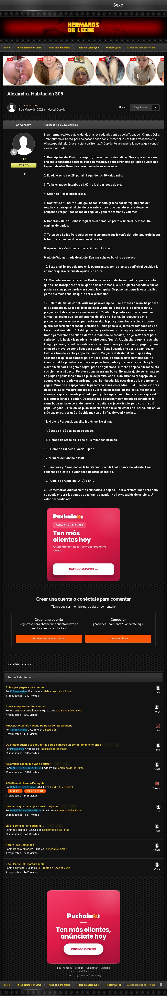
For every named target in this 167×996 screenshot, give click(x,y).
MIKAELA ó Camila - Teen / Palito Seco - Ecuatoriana (39, 725)
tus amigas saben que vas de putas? (29, 763)
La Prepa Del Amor (55, 848)
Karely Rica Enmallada (20, 844)
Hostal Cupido (57, 109)
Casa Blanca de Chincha (68, 710)
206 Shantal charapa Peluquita (25, 783)
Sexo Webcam (117, 6)
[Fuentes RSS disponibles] (161, 985)
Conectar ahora (118, 638)
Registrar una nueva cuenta (48, 638)
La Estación (50, 729)
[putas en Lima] (83, 27)
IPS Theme (63, 967)
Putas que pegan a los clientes (25, 687)
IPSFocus (78, 967)
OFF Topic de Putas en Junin (53, 867)
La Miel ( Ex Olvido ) (61, 787)
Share (121, 107)
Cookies (105, 967)
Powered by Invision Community (83, 975)
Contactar (92, 967)
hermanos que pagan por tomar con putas (32, 806)
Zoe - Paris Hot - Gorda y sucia (25, 864)
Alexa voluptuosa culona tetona (25, 706)
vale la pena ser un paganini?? (25, 825)
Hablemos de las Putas (57, 691)
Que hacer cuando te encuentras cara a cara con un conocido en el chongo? (54, 744)
